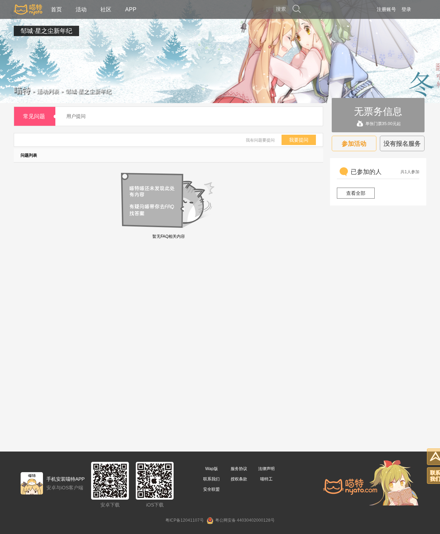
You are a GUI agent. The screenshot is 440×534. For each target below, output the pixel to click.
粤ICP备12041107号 (184, 520)
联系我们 (211, 479)
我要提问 (298, 140)
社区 (105, 9)
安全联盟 (211, 489)
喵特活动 (28, 9)
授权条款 (239, 479)
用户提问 (76, 116)
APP (130, 9)
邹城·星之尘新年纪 (46, 30)
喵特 (22, 89)
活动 (81, 9)
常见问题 (34, 116)
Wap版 (211, 468)
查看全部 (355, 193)
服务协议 (239, 468)
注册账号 (386, 9)
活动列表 (48, 91)
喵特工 (266, 479)
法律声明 (266, 468)
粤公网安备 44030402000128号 (245, 520)
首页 (56, 9)
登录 (406, 9)
